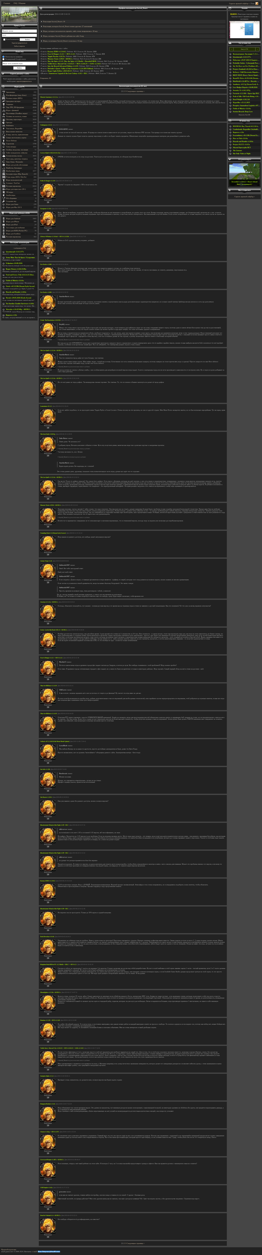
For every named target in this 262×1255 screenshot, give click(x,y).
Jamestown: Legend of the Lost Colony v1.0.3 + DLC (68, 73)
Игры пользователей (14, 180)
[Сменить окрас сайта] (256, 3)
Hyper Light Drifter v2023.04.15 (60, 71)
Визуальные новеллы (14, 131)
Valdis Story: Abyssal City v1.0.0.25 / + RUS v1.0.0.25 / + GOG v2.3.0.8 (74, 64)
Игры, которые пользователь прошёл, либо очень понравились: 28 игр (70, 31)
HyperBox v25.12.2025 (241, 102)
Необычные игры (13, 171)
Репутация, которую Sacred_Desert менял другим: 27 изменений (67, 26)
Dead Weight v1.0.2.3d (241, 99)
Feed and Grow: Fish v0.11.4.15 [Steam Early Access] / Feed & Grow (31, 275)
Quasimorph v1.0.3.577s (15, 252)
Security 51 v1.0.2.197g (241, 90)
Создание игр (11, 201)
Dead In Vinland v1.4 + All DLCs (50, 1215)
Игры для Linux (12, 204)
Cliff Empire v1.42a (46, 1187)
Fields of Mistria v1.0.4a (15, 280)
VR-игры (9, 192)
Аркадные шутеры (13, 101)
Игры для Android (13, 218)
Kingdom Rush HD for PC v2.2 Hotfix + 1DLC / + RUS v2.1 (58, 964)
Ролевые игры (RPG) (14, 98)
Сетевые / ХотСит (13, 183)
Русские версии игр (13, 186)
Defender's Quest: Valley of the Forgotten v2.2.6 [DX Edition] (70, 68)
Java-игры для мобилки (15, 228)
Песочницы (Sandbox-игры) (16, 113)
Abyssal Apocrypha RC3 (242, 147)
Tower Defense (11, 141)
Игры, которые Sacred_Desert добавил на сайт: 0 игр (63, 36)
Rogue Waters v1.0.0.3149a (16, 269)
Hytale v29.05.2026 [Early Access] (18, 298)
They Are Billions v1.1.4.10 (48, 685)
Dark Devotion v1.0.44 (47, 936)
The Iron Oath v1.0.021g (47, 434)
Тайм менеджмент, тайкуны (16, 153)
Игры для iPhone (12, 221)
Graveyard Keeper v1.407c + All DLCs (52, 1159)
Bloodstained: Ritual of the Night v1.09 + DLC (54, 825)
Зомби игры (10, 195)
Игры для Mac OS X (14, 207)
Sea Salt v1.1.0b (45, 769)
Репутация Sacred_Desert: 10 (54, 21)
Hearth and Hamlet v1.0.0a (16, 292)
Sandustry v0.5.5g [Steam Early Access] (247, 84)
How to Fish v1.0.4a (240, 138)
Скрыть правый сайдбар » (239, 3)
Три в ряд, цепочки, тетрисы (17, 159)
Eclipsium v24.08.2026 (14, 263)
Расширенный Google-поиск (15, 59)
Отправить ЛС (45, 78)
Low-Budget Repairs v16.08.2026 (245, 87)
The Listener (237, 150)
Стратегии (10, 144)
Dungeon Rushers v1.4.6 (47, 1104)
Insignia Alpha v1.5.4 (46, 1076)
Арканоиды (10, 92)
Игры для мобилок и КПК (19, 213)
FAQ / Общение (19, 3)
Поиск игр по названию (13, 57)
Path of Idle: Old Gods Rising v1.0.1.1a (247, 96)
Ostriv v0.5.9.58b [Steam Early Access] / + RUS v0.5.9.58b (27, 286)
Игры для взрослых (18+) (16, 189)
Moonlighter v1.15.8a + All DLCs (50, 992)
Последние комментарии (19, 242)
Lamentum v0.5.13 (46, 406)
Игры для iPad (11, 224)
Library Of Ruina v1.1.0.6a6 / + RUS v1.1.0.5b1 (54, 236)
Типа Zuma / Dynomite (14, 162)
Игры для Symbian (13, 234)
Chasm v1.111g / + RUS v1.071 (49, 1132)
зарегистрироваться (24, 81)
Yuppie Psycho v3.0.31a (56, 56)
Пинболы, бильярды (14, 168)
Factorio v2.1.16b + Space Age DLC (246, 93)
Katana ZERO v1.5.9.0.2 (57, 51)
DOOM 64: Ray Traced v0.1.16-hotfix (247, 126)
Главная (7, 3)
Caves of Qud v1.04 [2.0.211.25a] (50, 153)
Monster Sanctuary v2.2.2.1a (49, 97)
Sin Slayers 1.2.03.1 (46, 797)
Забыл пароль (19, 46)
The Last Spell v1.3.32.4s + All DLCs (51, 350)
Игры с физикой (12, 110)
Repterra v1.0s (11, 315)
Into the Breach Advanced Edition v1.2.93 (63, 66)
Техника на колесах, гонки (16, 116)
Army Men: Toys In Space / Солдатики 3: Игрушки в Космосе (29, 257)
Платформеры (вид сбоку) (16, 95)
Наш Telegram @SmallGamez (49, 1251)
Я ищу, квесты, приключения (17, 134)
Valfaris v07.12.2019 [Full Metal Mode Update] (54, 741)
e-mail (34, 1251)
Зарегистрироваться (19, 43)
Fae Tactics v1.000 (46, 264)
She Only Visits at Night (241, 153)
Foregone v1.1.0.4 (45, 208)
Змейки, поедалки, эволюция (17, 150)
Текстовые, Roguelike (14, 128)
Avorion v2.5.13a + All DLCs (49, 602)
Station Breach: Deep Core (243, 111)
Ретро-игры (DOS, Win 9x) (16, 177)
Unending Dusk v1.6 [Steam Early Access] (53, 533)
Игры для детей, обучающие (17, 165)
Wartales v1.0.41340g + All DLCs (18, 309)
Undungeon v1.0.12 (46, 125)
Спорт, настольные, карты (16, 138)
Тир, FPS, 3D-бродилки (15, 107)
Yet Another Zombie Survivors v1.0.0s (20, 303)
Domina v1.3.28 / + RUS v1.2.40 (50, 1020)
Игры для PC (19, 87)
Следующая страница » (135, 91)
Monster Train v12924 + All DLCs (60, 59)
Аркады (9, 122)
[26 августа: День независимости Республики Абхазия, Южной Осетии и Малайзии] (19, 15)
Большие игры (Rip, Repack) (17, 174)
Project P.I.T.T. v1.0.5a (241, 144)
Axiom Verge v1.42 (46, 561)
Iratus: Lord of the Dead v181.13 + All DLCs (53, 630)
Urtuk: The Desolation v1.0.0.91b (50, 320)
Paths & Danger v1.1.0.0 (47, 181)
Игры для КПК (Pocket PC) (16, 231)
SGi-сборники (11, 198)
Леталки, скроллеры (14, 119)
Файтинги (9, 125)
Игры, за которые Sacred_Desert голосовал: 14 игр (62, 41)
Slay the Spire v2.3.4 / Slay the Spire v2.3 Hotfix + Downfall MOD (72, 61)
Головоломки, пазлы (14, 156)
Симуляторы (11, 147)
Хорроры (9, 104)
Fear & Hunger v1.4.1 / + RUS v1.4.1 (61, 54)
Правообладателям (8, 1249)
